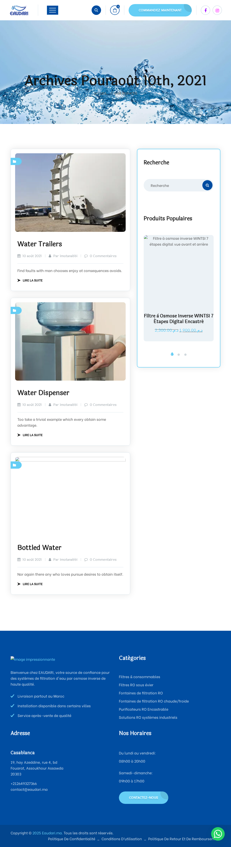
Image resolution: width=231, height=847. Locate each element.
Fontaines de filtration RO (141, 692)
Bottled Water (39, 547)
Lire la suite (33, 280)
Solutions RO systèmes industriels (148, 717)
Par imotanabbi (64, 256)
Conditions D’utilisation (122, 838)
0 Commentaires (103, 256)
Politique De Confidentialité (71, 838)
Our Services (125, 93)
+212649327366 (24, 783)
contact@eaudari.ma (29, 789)
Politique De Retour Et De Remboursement (184, 838)
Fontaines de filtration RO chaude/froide (154, 700)
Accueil (101, 93)
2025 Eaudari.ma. (47, 832)
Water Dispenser (43, 393)
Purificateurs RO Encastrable (143, 709)
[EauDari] (19, 10)
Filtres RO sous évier (136, 684)
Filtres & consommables (139, 676)
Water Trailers (39, 244)
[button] (172, 355)
